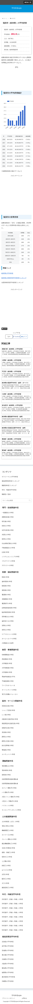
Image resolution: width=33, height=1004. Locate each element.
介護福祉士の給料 (8, 643)
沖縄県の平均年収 (8, 981)
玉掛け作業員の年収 (8, 848)
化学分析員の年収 (8, 530)
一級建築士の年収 (8, 512)
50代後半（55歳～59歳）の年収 (12, 930)
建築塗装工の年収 (8, 887)
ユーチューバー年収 (8, 754)
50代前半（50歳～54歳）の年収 (12, 925)
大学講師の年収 (7, 672)
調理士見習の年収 (8, 741)
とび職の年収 (6, 861)
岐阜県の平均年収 (7, 273)
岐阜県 (5, 328)
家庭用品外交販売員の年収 (10, 723)
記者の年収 (5, 552)
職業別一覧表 (6, 494)
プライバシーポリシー (8, 998)
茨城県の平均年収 (8, 950)
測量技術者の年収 (8, 517)
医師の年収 (5, 577)
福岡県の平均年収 (8, 972)
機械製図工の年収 (8, 830)
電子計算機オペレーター (10, 694)
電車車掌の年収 (7, 770)
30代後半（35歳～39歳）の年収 (12, 912)
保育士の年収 (6, 630)
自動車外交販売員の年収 (10, 719)
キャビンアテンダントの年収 (11, 810)
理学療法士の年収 (8, 616)
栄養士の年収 (6, 625)
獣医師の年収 (6, 586)
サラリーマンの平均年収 (10, 476)
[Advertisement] (16, 80)
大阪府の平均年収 (8, 963)
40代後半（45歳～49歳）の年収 (12, 921)
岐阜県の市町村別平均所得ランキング (13, 278)
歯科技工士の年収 (8, 621)
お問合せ (24, 998)
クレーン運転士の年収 (9, 839)
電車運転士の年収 (8, 766)
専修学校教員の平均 (8, 676)
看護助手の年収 (7, 603)
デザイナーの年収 (8, 565)
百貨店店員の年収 (8, 706)
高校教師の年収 (7, 659)
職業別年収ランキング (9, 485)
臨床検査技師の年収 (8, 612)
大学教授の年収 (7, 663)
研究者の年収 (6, 521)
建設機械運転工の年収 (9, 843)
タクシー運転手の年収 (9, 788)
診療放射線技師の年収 (9, 608)
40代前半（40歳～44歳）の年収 (12, 917)
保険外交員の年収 (8, 728)
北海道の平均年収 (8, 941)
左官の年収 (5, 874)
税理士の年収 (6, 539)
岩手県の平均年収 (8, 946)
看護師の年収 (6, 594)
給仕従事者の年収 (8, 745)
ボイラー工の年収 (8, 835)
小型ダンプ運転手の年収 (10, 801)
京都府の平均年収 (8, 959)
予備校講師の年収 (8, 681)
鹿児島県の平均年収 (8, 977)
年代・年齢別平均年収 (9, 490)
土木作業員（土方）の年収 (10, 821)
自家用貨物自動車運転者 (10, 783)
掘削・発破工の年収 (8, 852)
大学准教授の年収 (8, 668)
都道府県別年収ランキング (10, 481)
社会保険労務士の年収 (9, 543)
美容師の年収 (6, 732)
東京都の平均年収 (8, 955)
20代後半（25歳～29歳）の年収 (12, 903)
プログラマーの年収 (8, 561)
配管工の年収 (6, 879)
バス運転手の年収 (8, 792)
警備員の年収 (6, 750)
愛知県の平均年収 (8, 968)
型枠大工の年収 (7, 857)
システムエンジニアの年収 (10, 556)
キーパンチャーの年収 (9, 690)
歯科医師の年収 (7, 581)
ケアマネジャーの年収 (9, 634)
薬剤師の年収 (6, 590)
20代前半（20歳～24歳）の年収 (12, 899)
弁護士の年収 (6, 534)
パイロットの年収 (8, 805)
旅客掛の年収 (6, 775)
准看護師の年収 (7, 599)
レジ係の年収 (6, 714)
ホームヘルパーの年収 (9, 638)
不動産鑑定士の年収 (8, 548)
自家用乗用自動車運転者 (10, 779)
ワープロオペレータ (8, 685)
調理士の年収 (6, 736)
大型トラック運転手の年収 (10, 797)
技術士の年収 (6, 526)
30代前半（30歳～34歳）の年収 (12, 908)
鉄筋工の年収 (6, 865)
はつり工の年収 (7, 870)
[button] (29, 500)
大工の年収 (5, 883)
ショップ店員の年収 (8, 710)
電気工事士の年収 (8, 826)
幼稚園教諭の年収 (8, 654)
